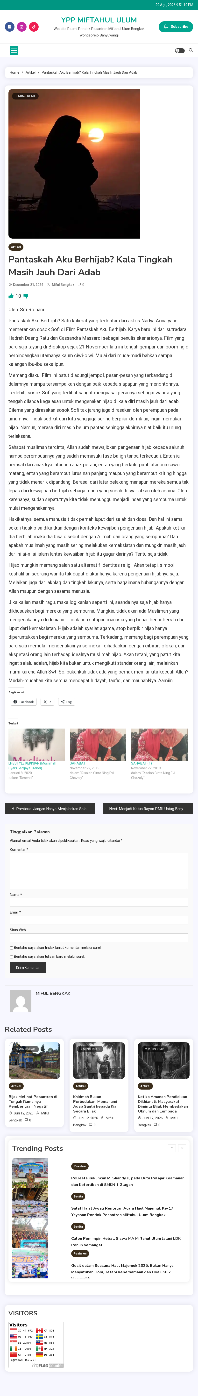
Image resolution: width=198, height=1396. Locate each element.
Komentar (19, 849)
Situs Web (18, 930)
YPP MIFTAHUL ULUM (99, 20)
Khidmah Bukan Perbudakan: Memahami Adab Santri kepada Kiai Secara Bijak (95, 1104)
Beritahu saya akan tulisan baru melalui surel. (49, 956)
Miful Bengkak (63, 285)
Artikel (16, 247)
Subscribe (179, 26)
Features (80, 1247)
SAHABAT (77, 763)
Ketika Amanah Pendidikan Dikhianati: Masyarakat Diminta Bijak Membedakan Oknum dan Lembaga (163, 1104)
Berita (78, 1189)
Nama (16, 895)
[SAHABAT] (98, 745)
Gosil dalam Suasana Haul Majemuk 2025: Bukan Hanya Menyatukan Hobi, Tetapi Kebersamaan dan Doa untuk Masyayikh (122, 1265)
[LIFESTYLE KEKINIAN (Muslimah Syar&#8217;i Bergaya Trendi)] (36, 745)
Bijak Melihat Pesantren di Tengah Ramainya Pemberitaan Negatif (33, 1101)
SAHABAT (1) (141, 763)
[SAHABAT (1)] (159, 745)
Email (15, 912)
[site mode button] (180, 50)
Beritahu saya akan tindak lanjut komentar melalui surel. (57, 947)
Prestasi (80, 1159)
